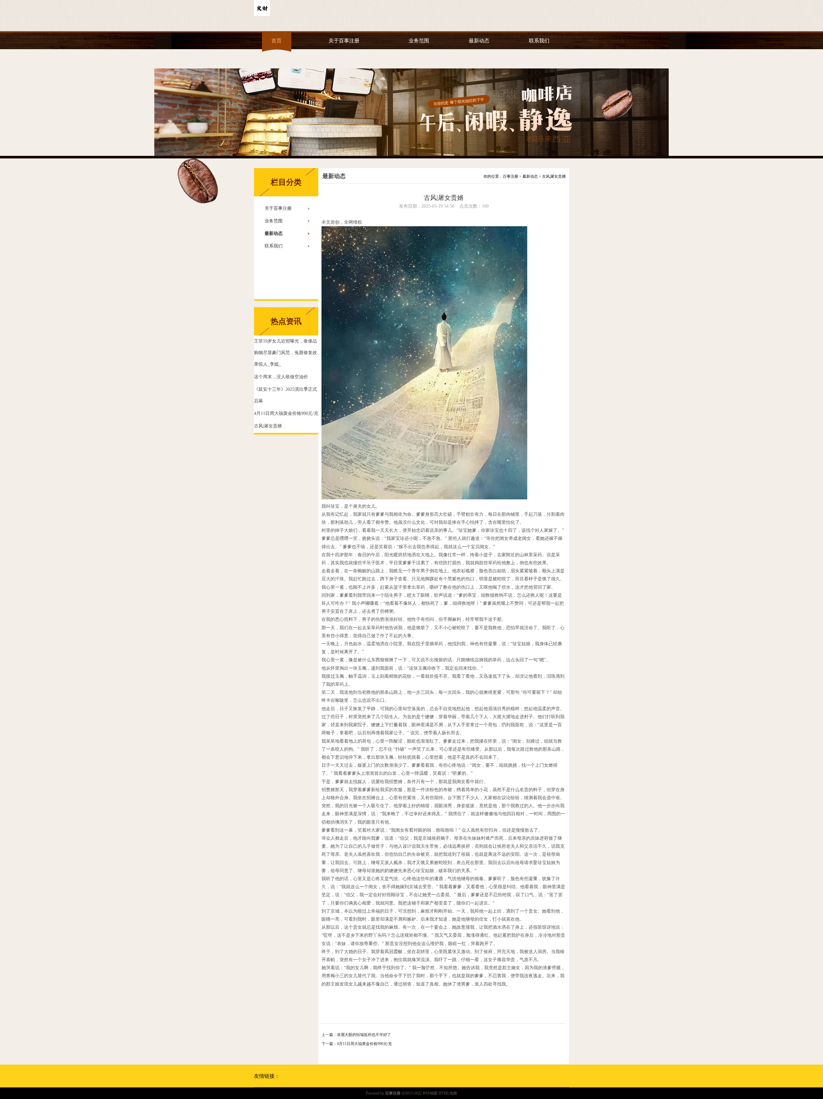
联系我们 (539, 40)
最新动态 (479, 40)
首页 (276, 40)
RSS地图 (430, 1093)
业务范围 (419, 40)
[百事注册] (262, 15)
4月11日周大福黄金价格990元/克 (364, 1043)
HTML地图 (448, 1093)
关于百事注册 (344, 40)
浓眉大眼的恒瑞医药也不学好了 (364, 1034)
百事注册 (510, 176)
